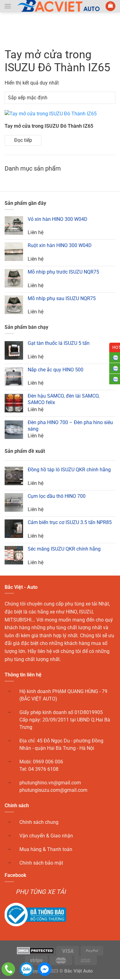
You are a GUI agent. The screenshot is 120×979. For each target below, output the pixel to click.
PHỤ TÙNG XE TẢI (41, 891)
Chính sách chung (38, 822)
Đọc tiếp (23, 140)
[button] (8, 6)
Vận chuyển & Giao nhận (46, 836)
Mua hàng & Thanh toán (45, 849)
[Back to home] (60, 6)
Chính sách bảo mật (41, 863)
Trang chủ (17, 28)
